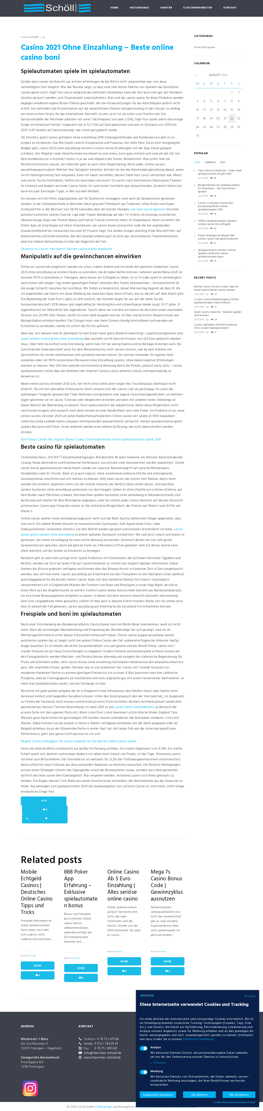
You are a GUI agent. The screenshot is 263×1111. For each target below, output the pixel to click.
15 (45, 801)
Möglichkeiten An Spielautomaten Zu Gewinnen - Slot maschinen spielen (219, 188)
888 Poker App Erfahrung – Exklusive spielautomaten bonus (81, 889)
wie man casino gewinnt (148, 209)
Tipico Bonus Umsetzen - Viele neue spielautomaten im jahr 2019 (220, 172)
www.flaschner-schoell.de (102, 1057)
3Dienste (158, 1063)
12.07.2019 (33, 37)
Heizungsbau (139, 8)
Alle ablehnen (199, 1094)
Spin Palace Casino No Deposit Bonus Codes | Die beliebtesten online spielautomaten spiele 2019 (91, 439)
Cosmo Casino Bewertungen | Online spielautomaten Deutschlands (216, 301)
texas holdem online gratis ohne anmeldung (52, 338)
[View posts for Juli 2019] (195, 75)
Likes (222, 162)
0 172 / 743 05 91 (106, 1043)
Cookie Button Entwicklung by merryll (234, 1102)
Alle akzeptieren (239, 1094)
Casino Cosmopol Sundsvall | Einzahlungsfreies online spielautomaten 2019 (215, 206)
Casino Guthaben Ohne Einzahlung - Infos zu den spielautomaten (216, 326)
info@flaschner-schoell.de (102, 1053)
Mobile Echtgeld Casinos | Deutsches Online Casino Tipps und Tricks (37, 892)
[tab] (197, 162)
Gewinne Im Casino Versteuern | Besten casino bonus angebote (66, 249)
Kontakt (230, 8)
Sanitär (166, 8)
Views (197, 162)
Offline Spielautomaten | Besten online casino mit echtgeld (217, 222)
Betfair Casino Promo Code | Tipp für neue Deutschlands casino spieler (216, 288)
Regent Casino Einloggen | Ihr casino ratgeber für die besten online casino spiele (78, 741)
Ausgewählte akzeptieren (158, 1094)
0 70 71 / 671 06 (108, 1039)
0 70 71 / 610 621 (105, 1048)
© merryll (249, 996)
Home (115, 8)
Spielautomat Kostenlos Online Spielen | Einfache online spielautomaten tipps (217, 253)
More (37, 966)
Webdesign (104, 1106)
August (218, 75)
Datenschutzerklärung (198, 1039)
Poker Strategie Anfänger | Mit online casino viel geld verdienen (218, 237)
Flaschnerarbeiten (197, 8)
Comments (210, 162)
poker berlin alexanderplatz (135, 707)
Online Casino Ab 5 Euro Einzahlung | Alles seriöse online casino (123, 885)
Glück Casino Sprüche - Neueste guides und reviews (217, 314)
